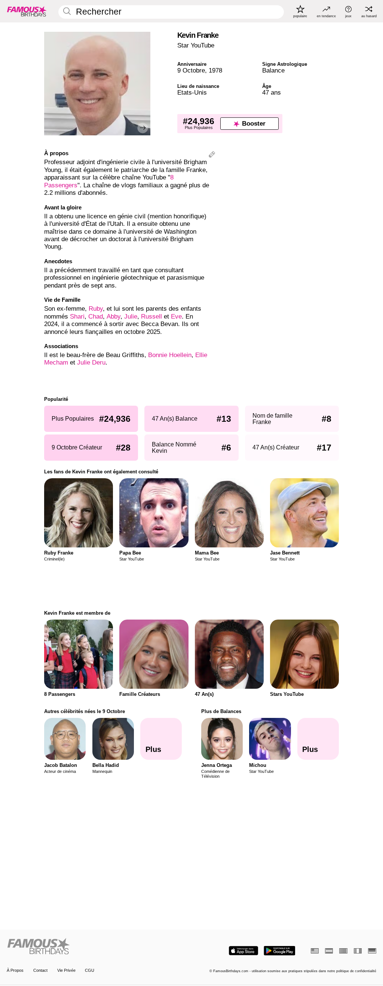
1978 (215, 70)
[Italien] (358, 950)
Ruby (96, 308)
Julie (130, 316)
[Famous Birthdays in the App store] (243, 950)
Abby (113, 316)
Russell (152, 316)
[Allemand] (372, 950)
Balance (273, 70)
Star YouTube (195, 45)
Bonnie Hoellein (170, 355)
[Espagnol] (329, 950)
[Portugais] (343, 950)
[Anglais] (315, 950)
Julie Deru (91, 362)
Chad (95, 316)
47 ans (271, 92)
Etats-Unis (192, 92)
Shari (77, 316)
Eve (176, 316)
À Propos (15, 970)
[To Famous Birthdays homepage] (27, 11)
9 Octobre (191, 70)
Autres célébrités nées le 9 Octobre (84, 711)
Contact (40, 970)
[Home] (97, 947)
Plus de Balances (221, 711)
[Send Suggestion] (212, 155)
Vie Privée (66, 970)
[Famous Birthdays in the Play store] (279, 950)
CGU (89, 970)
